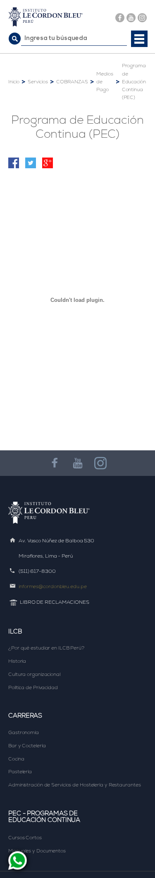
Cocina (16, 759)
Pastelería (20, 771)
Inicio (13, 81)
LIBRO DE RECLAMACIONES (54, 602)
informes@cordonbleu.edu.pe (52, 586)
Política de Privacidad (33, 687)
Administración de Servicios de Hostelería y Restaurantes (74, 784)
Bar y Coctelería (26, 745)
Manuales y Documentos (37, 850)
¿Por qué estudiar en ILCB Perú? (46, 648)
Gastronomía (23, 732)
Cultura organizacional (34, 674)
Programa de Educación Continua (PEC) (134, 81)
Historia (17, 661)
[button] (139, 39)
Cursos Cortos (25, 837)
